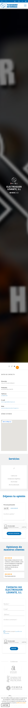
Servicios (12, 366)
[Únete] (22, 1)
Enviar (13, 648)
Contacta (17, 367)
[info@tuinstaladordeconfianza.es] (2, 1)
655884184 (4, 395)
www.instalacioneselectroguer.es (10, 408)
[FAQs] (19, 1)
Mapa (9, 366)
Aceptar (5, 705)
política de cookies (21, 702)
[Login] (26, 1)
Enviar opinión (14, 533)
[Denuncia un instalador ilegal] (15, 1)
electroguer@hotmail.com (8, 402)
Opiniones (14, 366)
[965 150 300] (6, 1)
